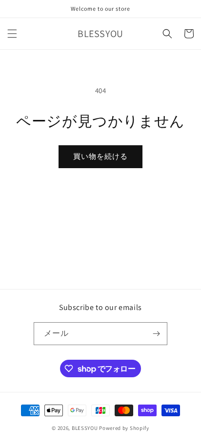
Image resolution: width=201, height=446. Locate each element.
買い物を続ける (100, 156)
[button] (12, 33)
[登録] (156, 333)
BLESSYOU (85, 428)
